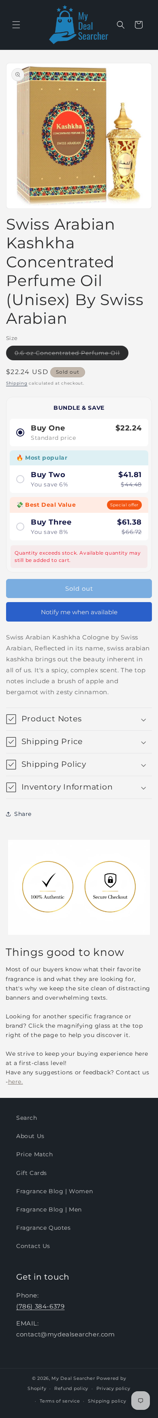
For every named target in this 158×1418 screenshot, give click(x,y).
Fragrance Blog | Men (49, 1209)
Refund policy (71, 1388)
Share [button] (23, 814)
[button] (16, 25)
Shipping (17, 383)
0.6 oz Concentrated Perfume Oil (71, 354)
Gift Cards (31, 1173)
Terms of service (60, 1401)
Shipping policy (107, 1401)
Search (26, 1117)
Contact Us (33, 1246)
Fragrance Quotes (43, 1227)
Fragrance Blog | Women (54, 1191)
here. (15, 1081)
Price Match (34, 1154)
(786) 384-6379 (40, 1306)
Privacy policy (113, 1388)
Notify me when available (79, 612)
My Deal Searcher (73, 1378)
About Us (30, 1136)
